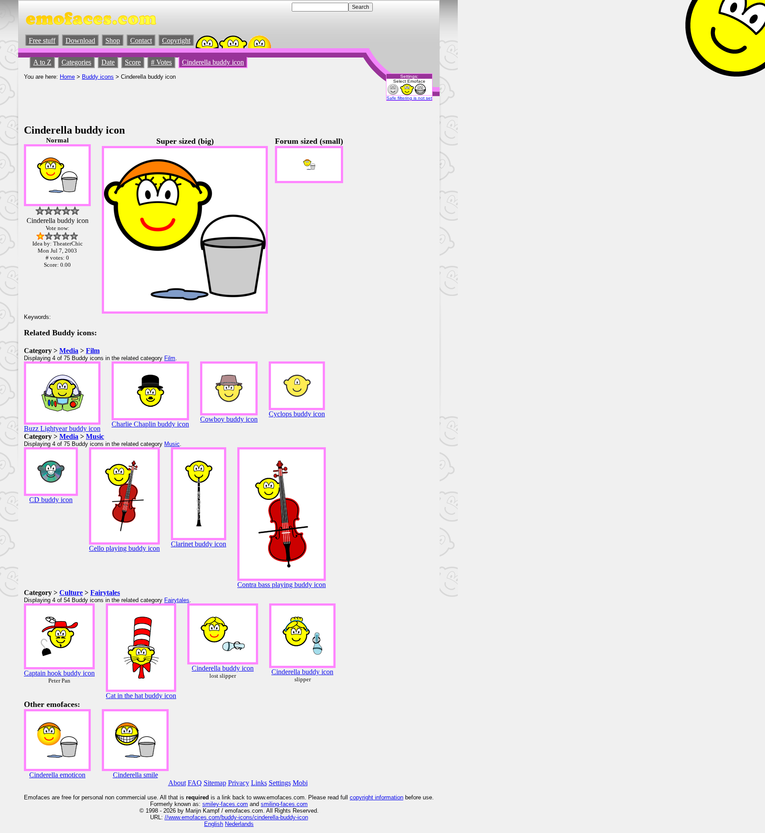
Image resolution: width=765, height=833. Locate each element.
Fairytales (105, 592)
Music (95, 436)
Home (67, 76)
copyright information (376, 797)
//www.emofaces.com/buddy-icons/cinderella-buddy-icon (236, 817)
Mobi (300, 783)
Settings (280, 783)
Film (93, 350)
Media (68, 350)
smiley (210, 804)
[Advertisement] (185, 100)
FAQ (195, 783)
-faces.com (233, 804)
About (177, 783)
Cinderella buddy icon (213, 62)
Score (133, 62)
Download (80, 40)
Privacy (238, 783)
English (213, 824)
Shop (112, 40)
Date (108, 62)
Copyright (176, 40)
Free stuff (42, 40)
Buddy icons (98, 76)
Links (259, 783)
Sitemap (215, 783)
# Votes (161, 62)
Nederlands (239, 824)
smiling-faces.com (284, 804)
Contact (141, 40)
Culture (71, 592)
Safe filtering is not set (409, 98)
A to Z (42, 62)
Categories (76, 62)
